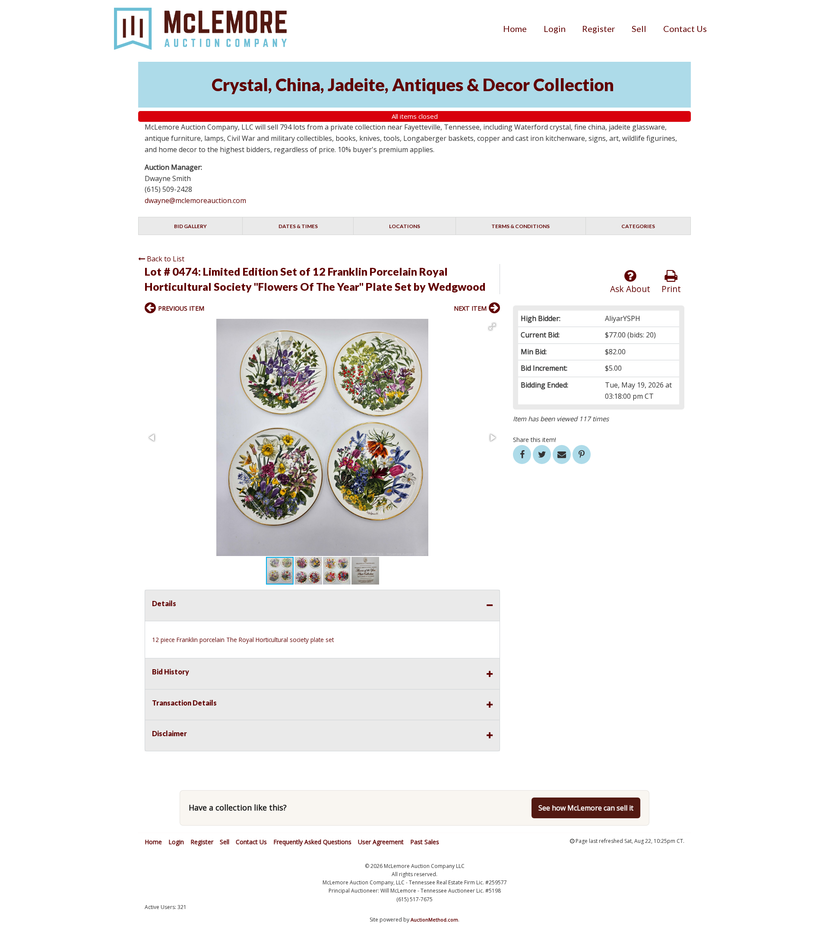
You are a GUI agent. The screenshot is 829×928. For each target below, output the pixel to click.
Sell (639, 28)
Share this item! (534, 439)
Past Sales (424, 842)
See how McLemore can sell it (585, 808)
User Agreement (381, 842)
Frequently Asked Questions (312, 842)
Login (555, 28)
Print (671, 289)
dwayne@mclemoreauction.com (195, 200)
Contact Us (685, 28)
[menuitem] (515, 28)
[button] (492, 327)
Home (515, 28)
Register (598, 28)
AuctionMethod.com (434, 919)
